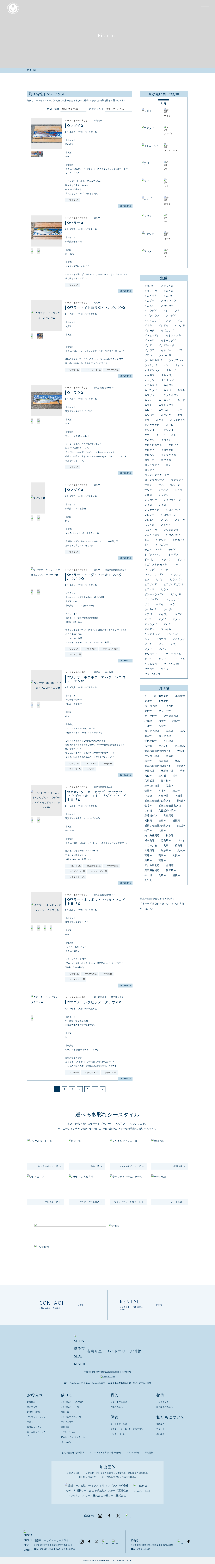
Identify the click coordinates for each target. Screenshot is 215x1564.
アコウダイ (151, 310)
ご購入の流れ (116, 1407)
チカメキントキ (153, 549)
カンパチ (149, 415)
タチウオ (161, 539)
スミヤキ (166, 524)
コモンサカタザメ (154, 480)
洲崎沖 (148, 860)
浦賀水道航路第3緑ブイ (104, 387)
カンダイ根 (165, 736)
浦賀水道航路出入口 (103, 787)
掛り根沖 (166, 780)
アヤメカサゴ (152, 320)
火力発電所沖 (171, 716)
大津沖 (148, 701)
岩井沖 (162, 721)
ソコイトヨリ (152, 534)
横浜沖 (148, 760)
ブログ (30, 1422)
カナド (181, 400)
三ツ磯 (162, 775)
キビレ (169, 425)
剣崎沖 (97, 218)
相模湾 (148, 820)
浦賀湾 (176, 820)
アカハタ (168, 295)
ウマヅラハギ (175, 360)
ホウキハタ (151, 609)
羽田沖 (148, 736)
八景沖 (162, 726)
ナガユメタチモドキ (156, 564)
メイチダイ (178, 639)
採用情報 (149, 1452)
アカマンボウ (168, 300)
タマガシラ (162, 544)
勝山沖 (176, 790)
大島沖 (162, 830)
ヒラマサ (149, 589)
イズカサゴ (167, 330)
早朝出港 (65, 1427)
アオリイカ (167, 285)
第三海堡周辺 (152, 870)
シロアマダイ (173, 509)
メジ (161, 644)
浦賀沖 (176, 875)
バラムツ (176, 574)
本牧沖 (162, 790)
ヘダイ (160, 604)
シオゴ (148, 494)
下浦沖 (178, 795)
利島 (166, 845)
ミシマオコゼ (152, 634)
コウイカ (149, 460)
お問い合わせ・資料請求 (73, 1452)
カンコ (178, 410)
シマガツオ (151, 499)
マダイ (162, 619)
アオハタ (149, 285)
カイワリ (168, 385)
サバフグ (175, 484)
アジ (166, 310)
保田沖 (148, 790)
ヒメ (147, 579)
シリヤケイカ (152, 509)
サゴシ (148, 484)
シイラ (178, 489)
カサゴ (167, 390)
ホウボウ (168, 609)
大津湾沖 (149, 850)
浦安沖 (181, 765)
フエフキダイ (152, 599)
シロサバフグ (168, 514)
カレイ (148, 410)
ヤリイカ (163, 659)
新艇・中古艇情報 (118, 1402)
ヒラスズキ (176, 579)
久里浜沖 (149, 780)
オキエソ (171, 370)
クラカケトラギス (166, 435)
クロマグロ (167, 450)
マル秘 (148, 795)
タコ (147, 539)
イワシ (148, 355)
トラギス (173, 554)
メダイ (148, 649)
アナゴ (178, 310)
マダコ (176, 619)
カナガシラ (165, 400)
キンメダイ (170, 430)
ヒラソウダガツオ (173, 584)
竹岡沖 (148, 830)
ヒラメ (164, 589)
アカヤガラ (167, 305)
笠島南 (169, 785)
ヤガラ (148, 659)
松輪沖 (176, 721)
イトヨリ (149, 340)
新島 (177, 760)
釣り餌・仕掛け (34, 1412)
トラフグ (166, 559)
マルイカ (166, 629)
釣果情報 (31, 1402)
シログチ (149, 514)
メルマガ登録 (133, 1452)
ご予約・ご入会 (68, 1432)
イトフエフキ (173, 335)
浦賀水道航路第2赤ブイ (158, 800)
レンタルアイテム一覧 (71, 1417)
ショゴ (148, 504)
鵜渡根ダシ (151, 815)
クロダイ (149, 450)
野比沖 (181, 800)
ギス (179, 415)
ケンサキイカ (168, 455)
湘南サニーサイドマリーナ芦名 (51, 1540)
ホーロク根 (151, 706)
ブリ (147, 604)
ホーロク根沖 (152, 785)
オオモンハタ (152, 370)
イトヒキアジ (152, 335)
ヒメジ (160, 579)
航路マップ (32, 1407)
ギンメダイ (151, 430)
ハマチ (164, 569)
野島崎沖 (166, 840)
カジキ (181, 390)
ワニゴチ (149, 669)
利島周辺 (168, 815)
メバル (162, 649)
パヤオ (181, 840)
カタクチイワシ (169, 395)
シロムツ (149, 519)
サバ (161, 484)
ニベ (175, 564)
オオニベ (180, 365)
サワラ (148, 489)
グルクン (149, 440)
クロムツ (149, 455)
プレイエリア (67, 1422)
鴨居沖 (162, 855)
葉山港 (134, 1540)
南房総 (169, 755)
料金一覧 (65, 1412)
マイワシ (163, 614)
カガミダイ (151, 390)
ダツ (147, 544)
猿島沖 (178, 845)
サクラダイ (177, 480)
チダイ (172, 549)
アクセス (160, 1429)
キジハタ (166, 415)
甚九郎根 (163, 701)
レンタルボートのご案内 (72, 1402)
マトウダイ (151, 624)
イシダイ (163, 325)
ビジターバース (117, 1434)
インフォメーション (36, 1417)
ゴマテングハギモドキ (157, 475)
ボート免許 (66, 1442)
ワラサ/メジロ (152, 674)
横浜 (174, 775)
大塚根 (181, 750)
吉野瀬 (148, 746)
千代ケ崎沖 (151, 741)
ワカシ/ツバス (171, 664)
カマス (148, 405)
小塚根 (148, 721)
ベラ (172, 604)
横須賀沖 (163, 760)
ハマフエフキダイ (154, 574)
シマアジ (163, 494)
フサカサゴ (172, 599)
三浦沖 (148, 726)
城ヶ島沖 (166, 850)
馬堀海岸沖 (167, 770)
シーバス (163, 489)
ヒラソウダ (151, 584)
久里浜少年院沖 (167, 810)
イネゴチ (166, 350)
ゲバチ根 (163, 746)
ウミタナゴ (151, 365)
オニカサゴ (151, 385)
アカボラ (149, 300)
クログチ (166, 440)
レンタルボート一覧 (70, 1407)
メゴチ (148, 644)
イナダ (148, 345)
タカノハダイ (173, 534)
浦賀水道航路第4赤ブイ (158, 750)
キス (147, 420)
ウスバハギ (165, 355)
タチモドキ (178, 539)
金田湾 (169, 865)
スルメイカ (151, 529)
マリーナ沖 (165, 711)
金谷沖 (148, 805)
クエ (147, 435)
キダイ (160, 420)
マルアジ (149, 629)
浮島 (182, 731)
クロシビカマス (153, 445)
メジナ (173, 644)
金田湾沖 (149, 770)
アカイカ (168, 290)
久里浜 (148, 880)
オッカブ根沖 (152, 755)
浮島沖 (169, 731)
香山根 (148, 875)
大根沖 (148, 711)
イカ (179, 320)
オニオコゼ (167, 380)
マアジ (148, 614)
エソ (166, 365)
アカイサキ (151, 295)
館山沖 (181, 825)
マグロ (178, 614)
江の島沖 (180, 696)
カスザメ (149, 395)
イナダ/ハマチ (166, 345)
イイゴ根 (168, 706)
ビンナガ (176, 594)
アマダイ (171, 315)
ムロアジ (161, 639)
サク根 (148, 810)
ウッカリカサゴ (153, 360)
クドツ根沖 (151, 716)
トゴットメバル (153, 554)
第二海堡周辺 (117, 997)
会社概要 (160, 1434)
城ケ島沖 (149, 840)
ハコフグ (149, 569)
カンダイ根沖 (152, 731)
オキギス (149, 375)
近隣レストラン (34, 1427)
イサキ (148, 325)
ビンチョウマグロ (154, 594)
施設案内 (160, 1424)
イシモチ (149, 330)
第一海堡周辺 (100, 997)
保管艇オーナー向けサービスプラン (126, 1429)
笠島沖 (162, 820)
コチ (168, 465)
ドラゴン (149, 559)
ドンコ (181, 559)
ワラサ (164, 669)
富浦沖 (162, 860)
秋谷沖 (169, 835)
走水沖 (181, 850)
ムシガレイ (172, 634)
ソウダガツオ (171, 529)
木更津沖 (163, 795)
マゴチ (148, 619)
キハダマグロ (177, 420)
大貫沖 (97, 302)
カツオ (148, 400)
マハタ (167, 624)
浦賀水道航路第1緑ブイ (116, 570)
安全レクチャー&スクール (73, 1437)
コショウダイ (152, 465)
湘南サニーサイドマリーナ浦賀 (114, 1351)
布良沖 (148, 775)
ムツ (147, 639)
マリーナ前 (151, 845)
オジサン (149, 380)
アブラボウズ (152, 315)
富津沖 (148, 855)
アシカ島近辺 (152, 865)
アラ (168, 320)
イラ (179, 350)
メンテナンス (162, 1402)
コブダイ (149, 470)
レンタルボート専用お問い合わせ (105, 1452)
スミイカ (180, 519)
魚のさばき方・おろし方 (37, 1434)
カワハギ (163, 410)
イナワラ (149, 350)
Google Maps (108, 1376)
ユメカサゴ (151, 664)
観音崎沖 (171, 870)
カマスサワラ (166, 405)
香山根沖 (98, 120)
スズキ (164, 519)
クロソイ (173, 445)
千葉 (182, 770)
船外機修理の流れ (164, 1407)
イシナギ (180, 325)
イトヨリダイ (168, 340)
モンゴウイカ (152, 654)
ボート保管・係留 (118, 1424)
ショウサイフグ (172, 499)
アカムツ (149, 305)
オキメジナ (167, 375)
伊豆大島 (180, 746)
